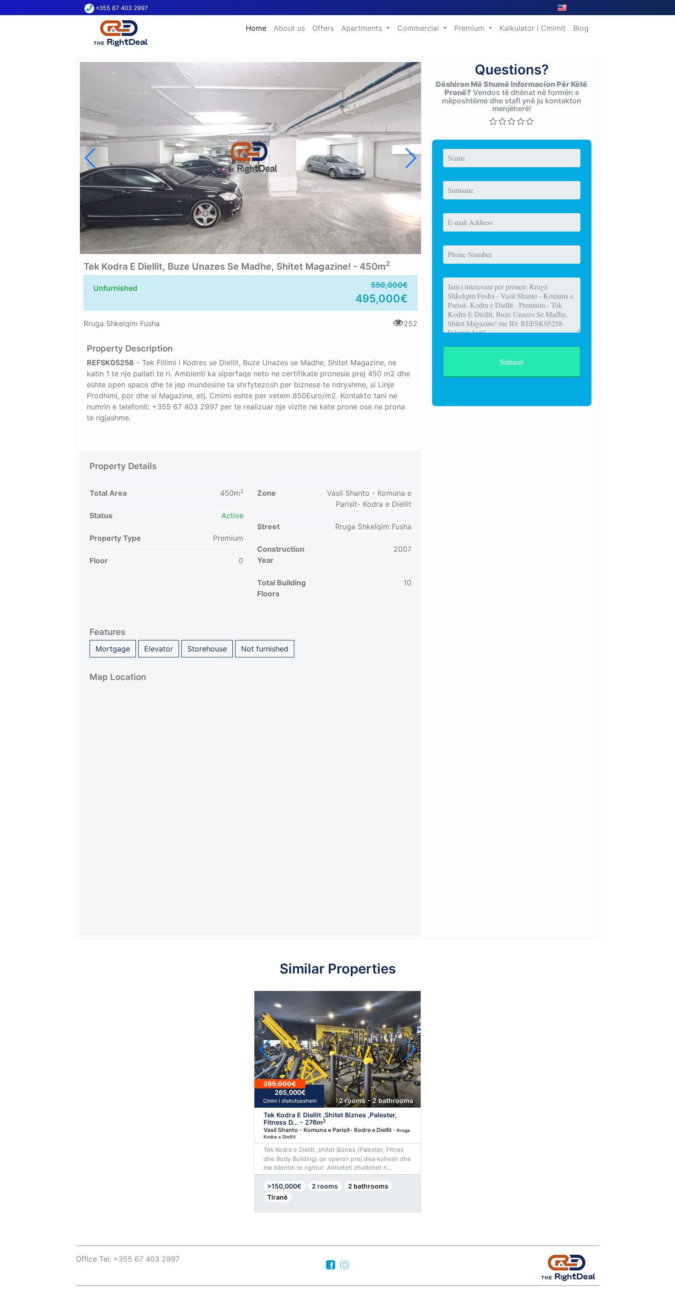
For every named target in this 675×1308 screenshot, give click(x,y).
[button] (410, 158)
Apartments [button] (362, 28)
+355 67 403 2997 (122, 8)
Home (258, 28)
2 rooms (325, 1186)
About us (289, 28)
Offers (323, 28)
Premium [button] (470, 28)
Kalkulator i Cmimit (533, 28)
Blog (581, 28)
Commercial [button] (419, 28)
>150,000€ (284, 1186)
